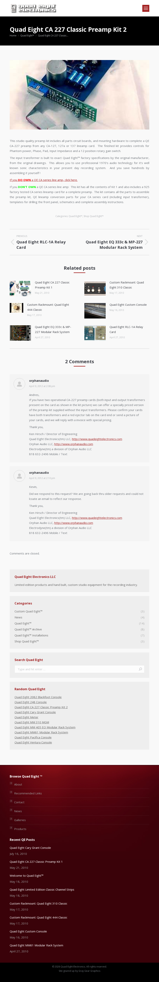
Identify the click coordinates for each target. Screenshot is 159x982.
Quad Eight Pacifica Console (33, 737)
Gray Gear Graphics (89, 971)
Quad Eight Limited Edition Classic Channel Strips (42, 889)
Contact (19, 802)
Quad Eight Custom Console (128, 304)
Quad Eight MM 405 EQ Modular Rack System (45, 727)
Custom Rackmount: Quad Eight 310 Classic (127, 284)
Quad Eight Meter (26, 717)
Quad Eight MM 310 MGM (32, 722)
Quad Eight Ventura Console (33, 742)
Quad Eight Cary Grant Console (35, 712)
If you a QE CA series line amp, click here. (44, 180)
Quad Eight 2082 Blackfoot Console (38, 697)
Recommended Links (28, 793)
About (18, 784)
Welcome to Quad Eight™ (26, 875)
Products (20, 829)
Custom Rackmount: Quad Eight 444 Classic (48, 307)
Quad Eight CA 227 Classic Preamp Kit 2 (41, 707)
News (18, 811)
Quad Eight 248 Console (31, 702)
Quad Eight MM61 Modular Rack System (41, 732)
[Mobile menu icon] (145, 8)
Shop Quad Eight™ (94, 216)
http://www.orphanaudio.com (73, 444)
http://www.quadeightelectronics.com (97, 439)
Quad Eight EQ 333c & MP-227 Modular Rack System (53, 329)
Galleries (20, 820)
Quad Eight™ (75, 216)
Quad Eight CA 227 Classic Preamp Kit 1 (52, 284)
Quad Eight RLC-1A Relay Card (126, 329)
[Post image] (20, 288)
